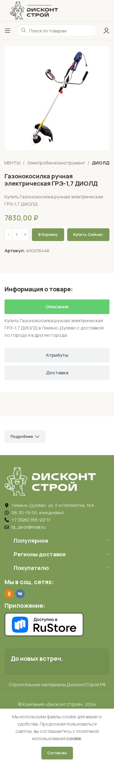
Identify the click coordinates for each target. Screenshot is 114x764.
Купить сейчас (88, 234)
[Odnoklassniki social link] (9, 593)
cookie (74, 738)
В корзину (48, 234)
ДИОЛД (100, 163)
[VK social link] (20, 593)
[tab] (57, 306)
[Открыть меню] (8, 31)
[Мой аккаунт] (106, 31)
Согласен (57, 753)
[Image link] (50, 481)
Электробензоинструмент (56, 163)
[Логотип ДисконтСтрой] (34, 10)
